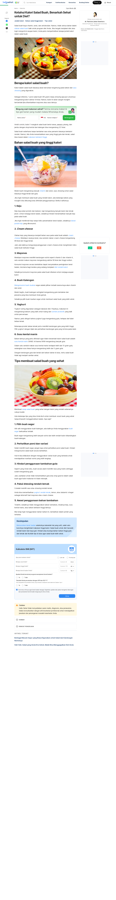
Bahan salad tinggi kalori (34, 21)
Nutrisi (16, 8)
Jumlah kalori (19, 21)
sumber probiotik (58, 312)
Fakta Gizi (22, 8)
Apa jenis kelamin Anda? (23, 557)
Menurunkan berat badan (26, 525)
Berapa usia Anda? (21, 562)
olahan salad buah (21, 28)
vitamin (42, 191)
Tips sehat (48, 21)
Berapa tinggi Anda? (22, 566)
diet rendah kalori (61, 267)
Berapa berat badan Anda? (24, 570)
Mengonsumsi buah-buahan (24, 285)
